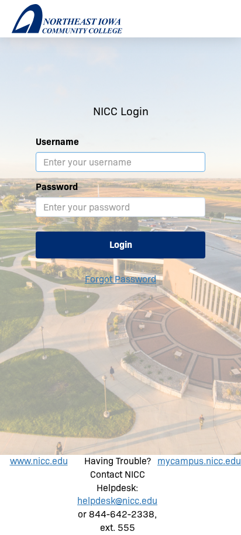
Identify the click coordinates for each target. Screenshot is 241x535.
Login (120, 244)
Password (57, 186)
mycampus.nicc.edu (199, 461)
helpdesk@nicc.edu (117, 500)
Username (57, 141)
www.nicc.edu (39, 461)
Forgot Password (120, 279)
